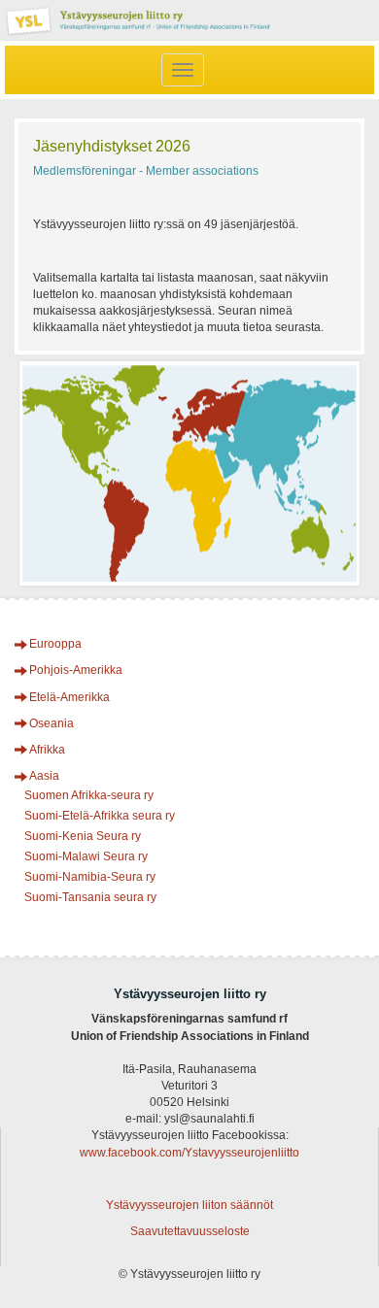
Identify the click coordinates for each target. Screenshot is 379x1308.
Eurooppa (55, 644)
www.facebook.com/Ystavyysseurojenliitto (189, 1152)
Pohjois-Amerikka (75, 670)
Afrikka (47, 749)
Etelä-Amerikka (69, 697)
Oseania (51, 723)
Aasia (44, 776)
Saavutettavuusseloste (190, 1231)
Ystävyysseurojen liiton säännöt (189, 1205)
